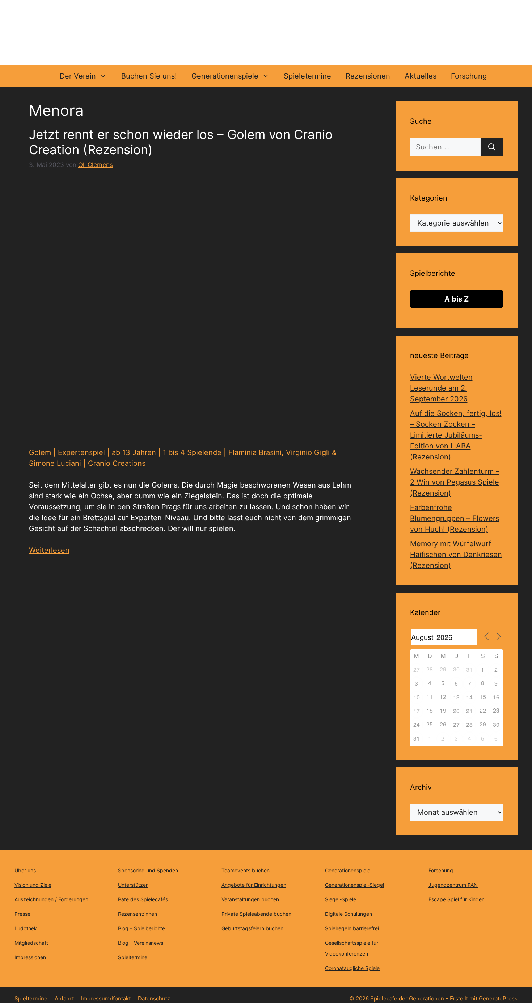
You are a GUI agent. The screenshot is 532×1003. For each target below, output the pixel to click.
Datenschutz (154, 998)
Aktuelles (420, 76)
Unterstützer (133, 885)
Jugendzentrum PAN (453, 885)
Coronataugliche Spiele (352, 968)
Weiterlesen (49, 550)
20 (456, 711)
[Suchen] (492, 147)
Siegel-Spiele (340, 899)
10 (416, 697)
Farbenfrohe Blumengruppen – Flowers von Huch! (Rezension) (454, 518)
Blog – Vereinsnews (140, 943)
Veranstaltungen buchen (250, 899)
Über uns (25, 870)
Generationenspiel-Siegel (354, 885)
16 (496, 697)
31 (469, 669)
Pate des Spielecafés (143, 899)
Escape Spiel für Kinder (456, 899)
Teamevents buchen (245, 870)
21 (469, 711)
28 (469, 724)
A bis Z (456, 299)
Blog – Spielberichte (141, 928)
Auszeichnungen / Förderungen (51, 899)
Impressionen (30, 957)
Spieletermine (307, 76)
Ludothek (25, 928)
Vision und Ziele (32, 885)
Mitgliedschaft (31, 943)
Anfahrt (64, 998)
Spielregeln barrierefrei (352, 928)
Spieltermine (132, 957)
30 (496, 724)
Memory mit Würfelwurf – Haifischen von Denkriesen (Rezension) (456, 554)
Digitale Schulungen (348, 914)
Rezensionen (368, 76)
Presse (22, 914)
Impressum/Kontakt (106, 998)
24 (416, 724)
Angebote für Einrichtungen (253, 885)
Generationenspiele (224, 76)
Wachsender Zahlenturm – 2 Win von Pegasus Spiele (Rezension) (454, 482)
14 (469, 697)
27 (416, 669)
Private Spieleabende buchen (256, 914)
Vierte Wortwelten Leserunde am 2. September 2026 (441, 388)
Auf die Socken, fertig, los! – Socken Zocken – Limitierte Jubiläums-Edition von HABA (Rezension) (456, 435)
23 (496, 710)
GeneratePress (498, 998)
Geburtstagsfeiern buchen (252, 928)
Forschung (469, 76)
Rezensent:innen (137, 914)
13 (456, 697)
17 (416, 711)
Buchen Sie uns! (149, 76)
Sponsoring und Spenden (148, 870)
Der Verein (78, 76)
